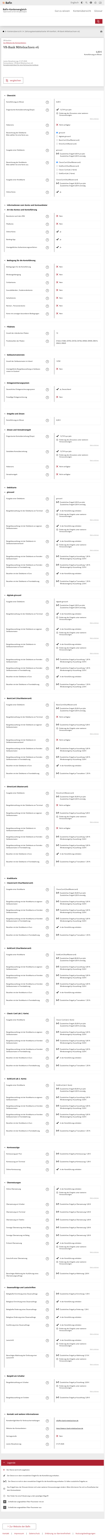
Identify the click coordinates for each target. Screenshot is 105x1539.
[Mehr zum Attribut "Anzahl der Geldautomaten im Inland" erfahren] (47, 361)
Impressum (19, 1533)
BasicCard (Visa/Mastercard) (69, 140)
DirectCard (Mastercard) (67, 144)
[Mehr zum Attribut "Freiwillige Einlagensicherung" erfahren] (47, 397)
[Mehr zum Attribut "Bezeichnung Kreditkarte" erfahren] (47, 162)
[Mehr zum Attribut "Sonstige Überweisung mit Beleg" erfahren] (47, 1235)
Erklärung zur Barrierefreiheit (57, 1533)
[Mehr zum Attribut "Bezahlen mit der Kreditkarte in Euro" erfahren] (47, 927)
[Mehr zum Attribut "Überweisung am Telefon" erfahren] (47, 1220)
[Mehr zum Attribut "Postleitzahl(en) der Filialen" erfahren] (47, 341)
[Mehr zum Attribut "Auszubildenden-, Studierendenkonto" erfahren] (47, 290)
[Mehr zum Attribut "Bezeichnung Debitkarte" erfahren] (47, 133)
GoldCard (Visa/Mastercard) (69, 166)
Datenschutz (34, 1533)
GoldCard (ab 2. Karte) (67, 173)
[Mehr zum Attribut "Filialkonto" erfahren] (47, 224)
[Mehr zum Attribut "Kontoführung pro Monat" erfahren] (47, 102)
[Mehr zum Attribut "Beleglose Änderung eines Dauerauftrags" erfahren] (47, 1317)
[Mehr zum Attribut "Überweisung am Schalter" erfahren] (47, 1204)
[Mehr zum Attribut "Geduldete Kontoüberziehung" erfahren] (47, 451)
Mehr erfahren (94, 119)
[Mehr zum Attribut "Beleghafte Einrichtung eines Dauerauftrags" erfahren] (47, 1294)
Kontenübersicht (82, 10)
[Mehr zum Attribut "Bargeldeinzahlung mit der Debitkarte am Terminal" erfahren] (47, 511)
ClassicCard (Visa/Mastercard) (70, 162)
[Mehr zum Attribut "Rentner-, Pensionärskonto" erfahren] (47, 306)
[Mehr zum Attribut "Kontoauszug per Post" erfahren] (47, 1154)
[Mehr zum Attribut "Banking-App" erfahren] (47, 239)
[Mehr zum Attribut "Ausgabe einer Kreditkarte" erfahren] (47, 180)
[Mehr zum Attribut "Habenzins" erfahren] (47, 125)
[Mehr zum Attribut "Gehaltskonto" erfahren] (47, 298)
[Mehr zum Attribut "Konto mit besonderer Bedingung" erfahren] (47, 267)
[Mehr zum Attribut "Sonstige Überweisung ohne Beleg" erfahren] (47, 1227)
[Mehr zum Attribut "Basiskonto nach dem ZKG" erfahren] (47, 216)
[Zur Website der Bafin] (7, 3)
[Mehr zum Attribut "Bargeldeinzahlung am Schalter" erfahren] (47, 1382)
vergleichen (15, 80)
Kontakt (6, 1533)
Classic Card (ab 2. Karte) (68, 170)
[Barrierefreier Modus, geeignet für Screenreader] (91, 2)
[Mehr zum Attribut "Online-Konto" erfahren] (47, 192)
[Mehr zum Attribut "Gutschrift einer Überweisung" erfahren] (47, 1258)
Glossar (98, 10)
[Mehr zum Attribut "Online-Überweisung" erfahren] (47, 1189)
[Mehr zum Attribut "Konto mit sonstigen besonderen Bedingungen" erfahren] (47, 314)
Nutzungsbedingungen (85, 1533)
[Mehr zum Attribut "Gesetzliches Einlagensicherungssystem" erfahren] (47, 389)
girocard (62, 133)
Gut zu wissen (62, 10)
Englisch (75, 2)
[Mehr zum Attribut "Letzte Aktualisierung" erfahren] (47, 1444)
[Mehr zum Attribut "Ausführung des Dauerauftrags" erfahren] (47, 1325)
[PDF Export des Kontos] (101, 31)
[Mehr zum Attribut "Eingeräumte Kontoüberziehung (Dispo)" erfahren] (47, 110)
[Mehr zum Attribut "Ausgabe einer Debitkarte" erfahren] (47, 150)
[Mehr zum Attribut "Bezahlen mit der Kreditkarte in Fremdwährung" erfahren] (47, 935)
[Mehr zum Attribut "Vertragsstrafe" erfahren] (47, 1436)
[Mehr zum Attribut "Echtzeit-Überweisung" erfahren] (47, 1243)
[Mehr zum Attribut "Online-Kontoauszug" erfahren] (47, 1169)
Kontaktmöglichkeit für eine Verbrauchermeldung (20, 65)
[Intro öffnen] (100, 3)
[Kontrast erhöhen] (82, 3)
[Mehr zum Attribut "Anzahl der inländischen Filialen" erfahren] (47, 333)
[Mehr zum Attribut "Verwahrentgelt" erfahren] (47, 474)
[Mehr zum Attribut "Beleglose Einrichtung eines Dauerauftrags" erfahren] (47, 1302)
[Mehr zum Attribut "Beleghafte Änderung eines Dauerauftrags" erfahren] (47, 1309)
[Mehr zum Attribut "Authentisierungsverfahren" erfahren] (47, 247)
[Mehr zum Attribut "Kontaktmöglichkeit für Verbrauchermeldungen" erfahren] (47, 1421)
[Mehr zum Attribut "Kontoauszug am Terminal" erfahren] (47, 1162)
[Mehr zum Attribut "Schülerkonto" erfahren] (47, 282)
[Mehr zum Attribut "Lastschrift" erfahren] (47, 1340)
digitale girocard (65, 136)
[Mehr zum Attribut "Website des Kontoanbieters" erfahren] (47, 1428)
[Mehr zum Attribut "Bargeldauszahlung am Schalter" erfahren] (47, 1398)
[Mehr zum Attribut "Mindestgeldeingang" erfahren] (47, 275)
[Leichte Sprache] (95, 2)
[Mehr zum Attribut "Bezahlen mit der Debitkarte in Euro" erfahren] (47, 573)
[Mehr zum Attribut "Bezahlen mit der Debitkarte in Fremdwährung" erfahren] (47, 581)
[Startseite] (3, 31)
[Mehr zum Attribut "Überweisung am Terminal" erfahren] (47, 1212)
